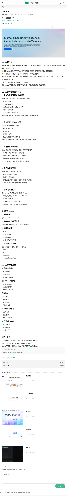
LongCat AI (29, 394)
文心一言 (28, 429)
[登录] (60, 3)
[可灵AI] (12, 454)
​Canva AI (6, 365)
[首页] (1, 7)
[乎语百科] (32, 4)
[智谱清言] (12, 383)
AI (6, 7)
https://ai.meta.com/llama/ (10, 21)
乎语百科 (5, 14)
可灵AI (28, 447)
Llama (13, 357)
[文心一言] (12, 436)
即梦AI (61, 365)
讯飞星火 (28, 411)
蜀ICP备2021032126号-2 (25, 493)
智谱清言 (28, 376)
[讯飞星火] (12, 419)
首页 (3, 7)
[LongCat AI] (12, 401)
